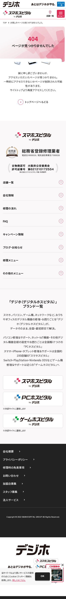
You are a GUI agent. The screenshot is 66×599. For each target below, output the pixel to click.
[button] (42, 576)
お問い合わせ (11, 475)
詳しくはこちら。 (19, 580)
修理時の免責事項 (13, 467)
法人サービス (10, 500)
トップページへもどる (36, 102)
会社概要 (8, 451)
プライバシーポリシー (15, 459)
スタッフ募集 (10, 492)
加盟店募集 (9, 483)
